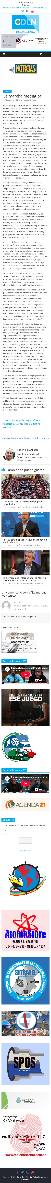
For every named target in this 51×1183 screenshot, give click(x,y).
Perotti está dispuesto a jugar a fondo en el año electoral (25, 541)
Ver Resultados (25, 850)
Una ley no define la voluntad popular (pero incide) (23, 503)
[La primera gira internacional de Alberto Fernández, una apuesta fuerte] (25, 552)
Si (5, 830)
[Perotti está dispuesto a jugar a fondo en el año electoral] (25, 513)
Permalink (21, 609)
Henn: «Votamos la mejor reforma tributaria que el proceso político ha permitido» (20, 424)
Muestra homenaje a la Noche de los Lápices (25, 440)
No (6, 834)
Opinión (7, 92)
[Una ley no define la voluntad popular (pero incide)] (25, 475)
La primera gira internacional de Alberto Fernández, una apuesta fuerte (24, 579)
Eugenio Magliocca (30, 100)
